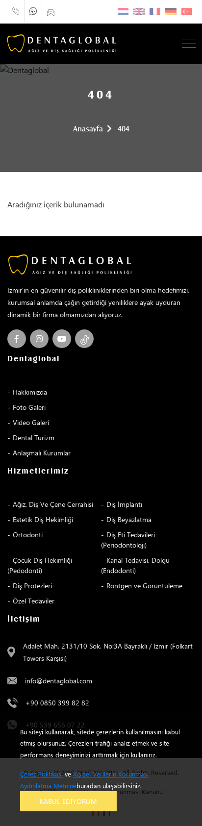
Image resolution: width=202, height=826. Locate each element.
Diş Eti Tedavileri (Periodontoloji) (128, 540)
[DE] (171, 11)
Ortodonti (28, 534)
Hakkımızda (30, 392)
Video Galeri (31, 422)
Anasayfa (88, 129)
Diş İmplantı (124, 504)
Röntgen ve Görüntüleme (144, 585)
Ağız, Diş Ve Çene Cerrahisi (53, 504)
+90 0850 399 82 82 (57, 702)
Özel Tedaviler (33, 600)
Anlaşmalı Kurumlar (42, 452)
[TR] (187, 11)
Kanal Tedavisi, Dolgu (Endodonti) (135, 565)
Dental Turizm (33, 437)
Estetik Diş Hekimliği (43, 519)
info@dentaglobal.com (58, 680)
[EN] (139, 11)
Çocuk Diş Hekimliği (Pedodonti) (39, 565)
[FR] (155, 11)
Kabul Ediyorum (68, 801)
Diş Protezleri (32, 585)
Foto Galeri (29, 407)
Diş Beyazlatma (129, 519)
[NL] (123, 11)
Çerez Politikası (41, 774)
